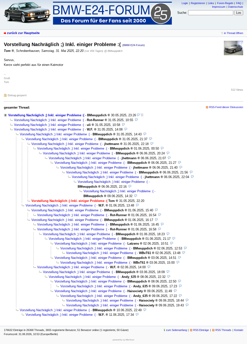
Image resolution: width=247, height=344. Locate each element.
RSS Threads (223, 330)
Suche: (182, 12)
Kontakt (238, 330)
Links (211, 3)
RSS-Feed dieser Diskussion (226, 107)
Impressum (218, 6)
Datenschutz (235, 6)
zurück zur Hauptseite (23, 33)
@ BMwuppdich (113, 50)
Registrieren (198, 3)
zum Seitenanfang (176, 330)
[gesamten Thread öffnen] (142, 115)
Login (185, 3)
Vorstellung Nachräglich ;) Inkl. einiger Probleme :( (46, 115)
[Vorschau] (138, 115)
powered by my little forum (123, 340)
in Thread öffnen (233, 33)
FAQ (238, 3)
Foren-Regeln (225, 3)
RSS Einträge (201, 330)
